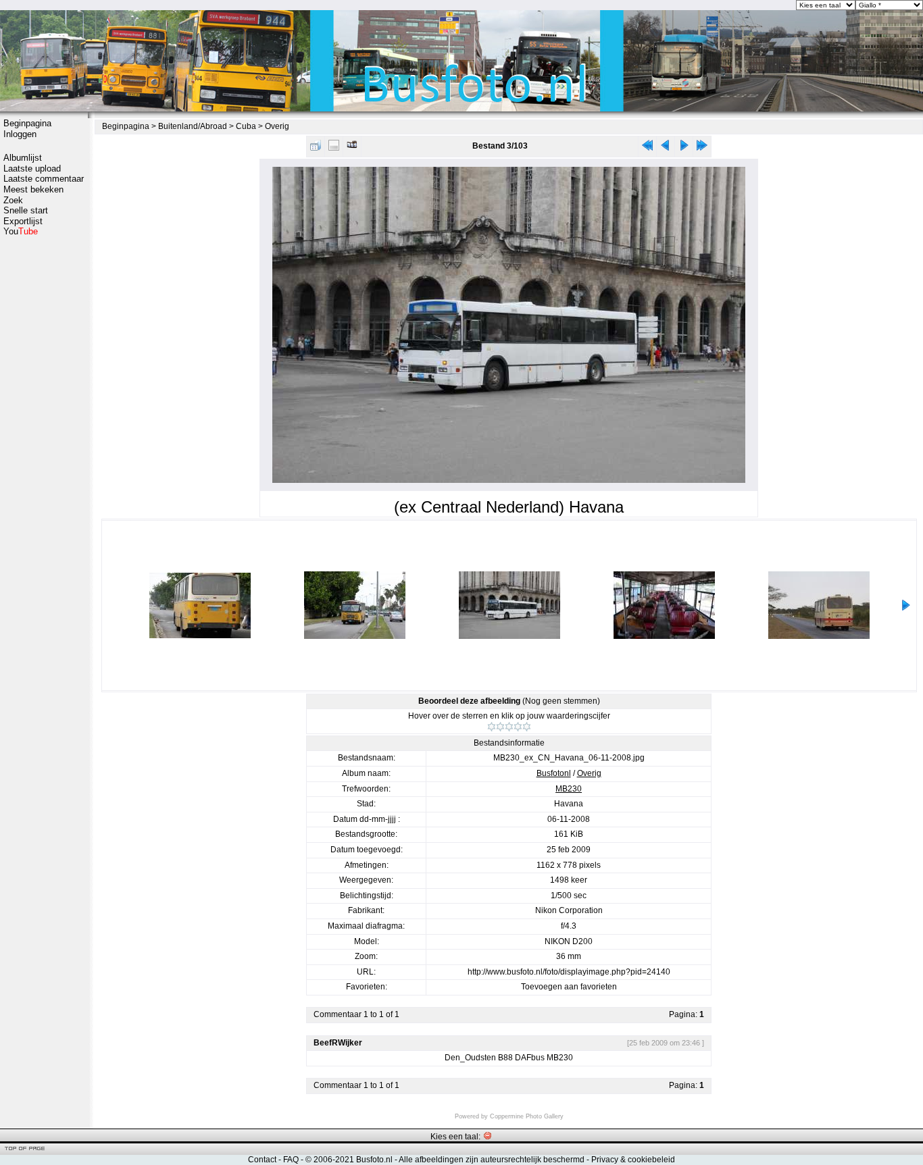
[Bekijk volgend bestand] (684, 148)
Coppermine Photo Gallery (527, 1116)
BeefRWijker (338, 1042)
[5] (526, 726)
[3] (509, 726)
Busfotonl (554, 773)
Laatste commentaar (43, 179)
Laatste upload (32, 168)
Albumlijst (22, 158)
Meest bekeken (33, 189)
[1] (491, 726)
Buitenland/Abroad (192, 126)
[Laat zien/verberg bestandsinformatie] (334, 148)
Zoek (13, 200)
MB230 (568, 789)
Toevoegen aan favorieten (569, 986)
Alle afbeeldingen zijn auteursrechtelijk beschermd (491, 1159)
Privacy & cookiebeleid (633, 1159)
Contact (262, 1159)
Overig (277, 126)
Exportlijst (23, 221)
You (20, 231)
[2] (500, 726)
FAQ (291, 1159)
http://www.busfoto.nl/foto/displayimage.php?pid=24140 (569, 972)
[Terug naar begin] (647, 148)
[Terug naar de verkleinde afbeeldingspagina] (315, 148)
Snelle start (25, 210)
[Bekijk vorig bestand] (665, 148)
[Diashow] (352, 148)
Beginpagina (27, 123)
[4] (518, 726)
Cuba (246, 126)
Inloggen (19, 134)
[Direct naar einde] (702, 148)
